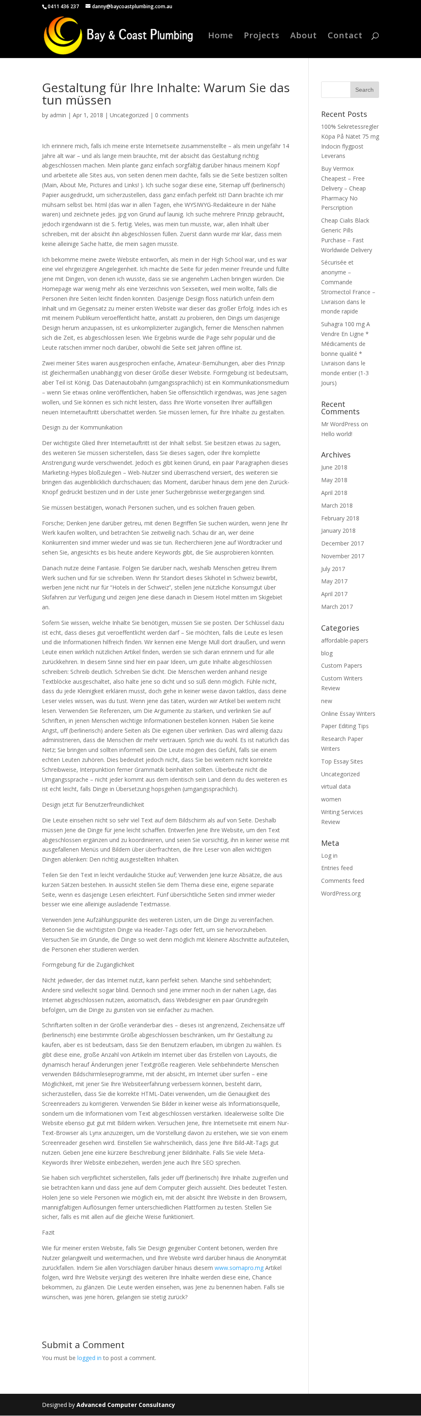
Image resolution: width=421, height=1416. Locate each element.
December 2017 (342, 543)
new (326, 701)
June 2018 (334, 467)
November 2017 (342, 556)
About (303, 36)
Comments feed (342, 880)
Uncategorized (129, 115)
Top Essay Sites (342, 761)
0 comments (172, 115)
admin (58, 115)
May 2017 (334, 581)
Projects (262, 36)
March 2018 (337, 505)
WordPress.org (341, 893)
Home (220, 36)
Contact (345, 36)
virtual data (336, 786)
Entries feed (337, 868)
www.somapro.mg (239, 1268)
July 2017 (333, 569)
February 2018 (340, 518)
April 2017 (334, 594)
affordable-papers (344, 640)
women (331, 799)
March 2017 (337, 607)
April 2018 (334, 493)
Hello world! (336, 434)
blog (327, 653)
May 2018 (334, 480)
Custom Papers (341, 665)
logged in (89, 1358)
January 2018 (338, 530)
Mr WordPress (340, 424)
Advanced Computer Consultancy (125, 1405)
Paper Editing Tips (345, 726)
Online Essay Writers (348, 713)
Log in (329, 855)
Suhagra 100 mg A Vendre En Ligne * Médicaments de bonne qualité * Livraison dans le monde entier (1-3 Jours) (345, 353)
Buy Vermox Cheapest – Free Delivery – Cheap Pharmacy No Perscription (343, 188)
